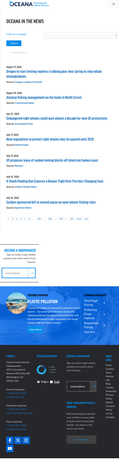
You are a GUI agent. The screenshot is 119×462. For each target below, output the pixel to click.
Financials (111, 391)
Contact (110, 417)
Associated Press (24, 123)
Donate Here (81, 439)
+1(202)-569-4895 (16, 409)
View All (88, 331)
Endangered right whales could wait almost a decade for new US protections (56, 118)
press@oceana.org (16, 428)
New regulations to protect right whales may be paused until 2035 (50, 139)
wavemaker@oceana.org (19, 412)
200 (50, 218)
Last (86, 218)
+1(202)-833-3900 (16, 393)
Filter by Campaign (16, 34)
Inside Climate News (26, 186)
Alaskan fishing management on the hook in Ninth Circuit (44, 97)
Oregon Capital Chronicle (28, 81)
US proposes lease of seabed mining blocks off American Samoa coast (52, 160)
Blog (108, 383)
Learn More (35, 329)
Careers (110, 387)
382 (72, 218)
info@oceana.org (15, 396)
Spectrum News (23, 207)
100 (39, 218)
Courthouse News (24, 102)
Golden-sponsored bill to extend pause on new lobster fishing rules (51, 202)
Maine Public (22, 144)
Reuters (19, 165)
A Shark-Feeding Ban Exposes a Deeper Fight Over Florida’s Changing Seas (54, 181)
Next (79, 218)
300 (61, 218)
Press (109, 365)
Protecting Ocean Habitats (90, 314)
